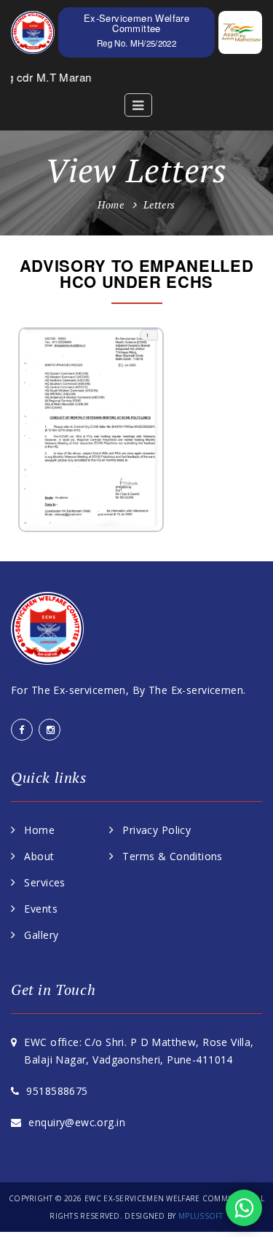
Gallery (41, 935)
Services (44, 882)
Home (111, 204)
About (39, 856)
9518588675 (56, 1091)
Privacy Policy (156, 830)
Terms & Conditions (172, 856)
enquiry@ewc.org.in (76, 1122)
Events (41, 909)
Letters (159, 204)
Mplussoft (199, 1216)
